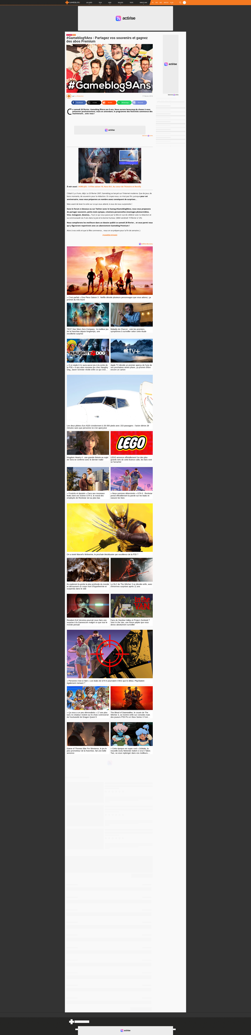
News (74, 34)
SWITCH (166, 2)
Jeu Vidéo (89, 2)
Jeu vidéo (69, 34)
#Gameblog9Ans (109, 235)
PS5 (157, 2)
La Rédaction (79, 96)
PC (153, 2)
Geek (109, 2)
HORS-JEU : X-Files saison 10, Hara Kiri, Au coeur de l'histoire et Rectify (110, 186)
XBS (161, 2)
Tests (131, 2)
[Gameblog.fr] (72, 2)
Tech (100, 2)
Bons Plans (143, 2)
